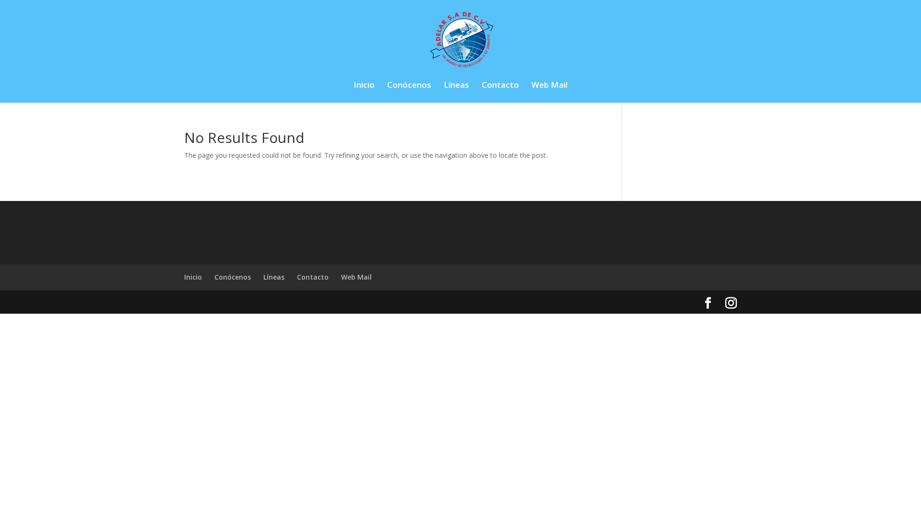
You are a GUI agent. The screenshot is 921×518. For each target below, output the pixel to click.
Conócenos (409, 86)
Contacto (500, 86)
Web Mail (549, 86)
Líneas (456, 86)
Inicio (364, 86)
